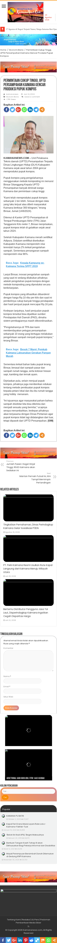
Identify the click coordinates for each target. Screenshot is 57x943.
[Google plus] (18, 109)
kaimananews (12, 94)
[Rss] (28, 926)
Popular (6, 809)
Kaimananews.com (32, 930)
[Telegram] (36, 109)
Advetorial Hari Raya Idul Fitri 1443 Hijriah (26, 778)
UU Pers (35, 919)
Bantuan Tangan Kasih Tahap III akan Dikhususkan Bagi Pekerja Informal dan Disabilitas (30, 844)
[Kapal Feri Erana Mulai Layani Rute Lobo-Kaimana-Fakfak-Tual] (3, 824)
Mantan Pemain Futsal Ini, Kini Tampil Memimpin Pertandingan (35, 478)
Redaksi (26, 919)
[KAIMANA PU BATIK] (3, 816)
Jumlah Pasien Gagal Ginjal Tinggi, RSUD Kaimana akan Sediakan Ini (20, 466)
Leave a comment (32, 97)
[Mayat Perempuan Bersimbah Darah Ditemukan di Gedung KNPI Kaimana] (3, 853)
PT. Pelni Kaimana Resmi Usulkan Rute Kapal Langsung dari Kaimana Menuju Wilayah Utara (27, 569)
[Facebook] (6, 109)
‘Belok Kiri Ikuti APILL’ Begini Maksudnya (25, 834)
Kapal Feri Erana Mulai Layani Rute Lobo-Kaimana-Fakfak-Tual (26, 825)
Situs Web (8, 696)
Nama (7, 676)
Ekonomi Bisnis (16, 49)
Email (6, 686)
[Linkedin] (30, 109)
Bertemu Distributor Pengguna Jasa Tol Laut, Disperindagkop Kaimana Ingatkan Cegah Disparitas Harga (25, 613)
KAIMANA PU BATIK (15, 815)
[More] (42, 109)
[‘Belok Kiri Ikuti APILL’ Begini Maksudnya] (3, 835)
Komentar (8, 648)
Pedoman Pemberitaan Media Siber (33, 921)
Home (3, 49)
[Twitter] (12, 109)
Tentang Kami (14, 919)
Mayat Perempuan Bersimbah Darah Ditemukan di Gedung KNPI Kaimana (30, 855)
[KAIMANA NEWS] (25, 13)
